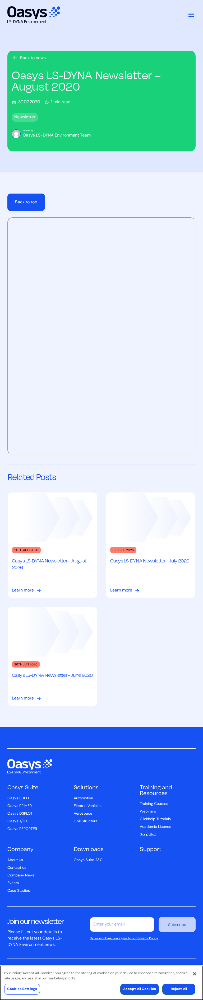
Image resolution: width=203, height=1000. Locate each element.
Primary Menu (191, 15)
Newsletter (24, 117)
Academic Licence (155, 827)
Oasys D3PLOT (20, 814)
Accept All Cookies (139, 989)
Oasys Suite (22, 787)
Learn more (23, 590)
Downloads (89, 849)
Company (20, 849)
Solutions (86, 787)
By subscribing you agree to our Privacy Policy (124, 938)
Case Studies (18, 891)
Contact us (16, 868)
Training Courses (154, 804)
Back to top (26, 202)
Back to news (33, 58)
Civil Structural (86, 821)
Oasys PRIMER (19, 806)
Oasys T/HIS (17, 821)
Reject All (179, 989)
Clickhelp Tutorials (155, 819)
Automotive (83, 798)
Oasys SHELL (18, 798)
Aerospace (83, 814)
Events (13, 883)
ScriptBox (148, 835)
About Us (15, 860)
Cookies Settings (22, 989)
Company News (21, 875)
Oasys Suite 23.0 (88, 860)
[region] (101, 982)
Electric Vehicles (88, 806)
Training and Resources (156, 789)
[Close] (194, 974)
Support (150, 849)
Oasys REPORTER (22, 829)
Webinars (148, 812)
